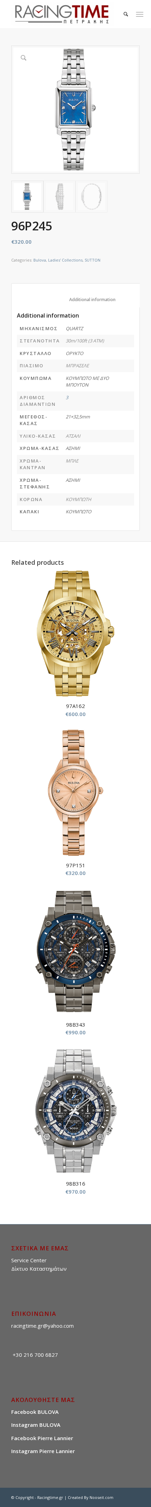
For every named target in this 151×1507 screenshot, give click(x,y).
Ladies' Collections (65, 260)
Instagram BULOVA (35, 1424)
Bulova (39, 260)
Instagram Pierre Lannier (43, 1450)
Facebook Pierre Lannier (42, 1438)
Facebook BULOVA (35, 1411)
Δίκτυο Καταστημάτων (39, 1268)
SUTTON (92, 260)
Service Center (29, 1260)
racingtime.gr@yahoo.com (42, 1325)
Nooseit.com (101, 1497)
